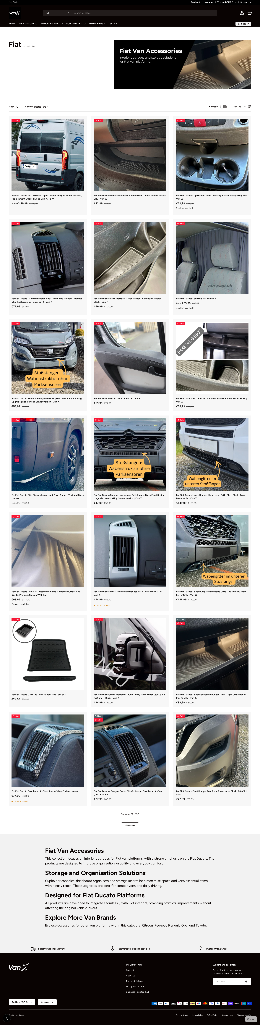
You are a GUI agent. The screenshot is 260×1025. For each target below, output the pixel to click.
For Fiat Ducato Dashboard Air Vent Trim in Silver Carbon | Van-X (45, 791)
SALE (112, 23)
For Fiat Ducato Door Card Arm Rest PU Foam (117, 398)
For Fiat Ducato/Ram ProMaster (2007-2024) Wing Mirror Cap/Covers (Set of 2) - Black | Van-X (129, 696)
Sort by (29, 106)
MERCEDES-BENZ (50, 23)
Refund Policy (212, 1015)
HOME (12, 23)
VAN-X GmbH (20, 1015)
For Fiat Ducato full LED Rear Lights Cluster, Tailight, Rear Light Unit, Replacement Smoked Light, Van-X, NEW (47, 197)
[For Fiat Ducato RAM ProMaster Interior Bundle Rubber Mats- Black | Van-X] (212, 358)
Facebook (195, 2)
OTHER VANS (96, 23)
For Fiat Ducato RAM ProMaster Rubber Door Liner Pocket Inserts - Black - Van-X (128, 300)
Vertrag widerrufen (244, 1015)
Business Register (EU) (137, 991)
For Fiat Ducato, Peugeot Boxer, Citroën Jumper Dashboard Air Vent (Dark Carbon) (128, 793)
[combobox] (130, 13)
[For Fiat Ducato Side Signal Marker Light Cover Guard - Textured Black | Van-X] (48, 454)
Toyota (201, 925)
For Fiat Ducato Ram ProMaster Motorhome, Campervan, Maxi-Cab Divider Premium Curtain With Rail (46, 593)
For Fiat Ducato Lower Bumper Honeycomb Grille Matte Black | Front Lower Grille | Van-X (211, 593)
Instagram (209, 2)
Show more (130, 825)
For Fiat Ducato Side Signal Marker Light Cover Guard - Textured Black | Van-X (48, 497)
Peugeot (160, 925)
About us (130, 975)
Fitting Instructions (135, 986)
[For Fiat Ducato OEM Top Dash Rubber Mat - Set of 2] (48, 654)
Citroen (147, 925)
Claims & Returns (134, 981)
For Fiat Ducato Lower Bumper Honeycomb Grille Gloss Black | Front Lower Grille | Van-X (211, 497)
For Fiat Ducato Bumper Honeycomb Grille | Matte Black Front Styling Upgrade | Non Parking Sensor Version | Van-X (129, 497)
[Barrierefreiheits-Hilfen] (7, 1018)
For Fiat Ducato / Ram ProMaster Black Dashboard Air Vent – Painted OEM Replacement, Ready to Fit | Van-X (47, 300)
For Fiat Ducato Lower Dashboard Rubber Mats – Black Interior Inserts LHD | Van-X (130, 197)
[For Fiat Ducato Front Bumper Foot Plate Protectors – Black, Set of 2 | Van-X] (212, 750)
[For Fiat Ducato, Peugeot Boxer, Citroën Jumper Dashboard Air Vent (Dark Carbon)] (130, 750)
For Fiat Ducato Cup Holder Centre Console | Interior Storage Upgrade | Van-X (212, 197)
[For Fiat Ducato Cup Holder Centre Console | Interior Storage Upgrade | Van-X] (212, 155)
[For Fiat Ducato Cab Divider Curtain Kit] (212, 258)
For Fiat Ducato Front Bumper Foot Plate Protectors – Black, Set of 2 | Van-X (211, 793)
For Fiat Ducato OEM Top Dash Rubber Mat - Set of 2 (39, 694)
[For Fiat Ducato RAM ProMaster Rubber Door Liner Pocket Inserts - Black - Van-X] (130, 258)
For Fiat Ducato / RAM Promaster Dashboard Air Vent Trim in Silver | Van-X (128, 593)
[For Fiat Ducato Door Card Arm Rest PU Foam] (130, 358)
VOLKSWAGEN (26, 23)
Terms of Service (182, 1015)
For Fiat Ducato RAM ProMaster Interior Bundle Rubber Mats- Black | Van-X (211, 400)
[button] (250, 13)
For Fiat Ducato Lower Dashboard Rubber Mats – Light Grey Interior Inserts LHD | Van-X (211, 696)
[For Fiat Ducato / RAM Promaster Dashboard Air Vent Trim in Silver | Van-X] (130, 551)
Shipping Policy (227, 1015)
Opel (184, 925)
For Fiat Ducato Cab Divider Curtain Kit (196, 298)
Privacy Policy (197, 1015)
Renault (174, 925)
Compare (213, 106)
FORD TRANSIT (74, 23)
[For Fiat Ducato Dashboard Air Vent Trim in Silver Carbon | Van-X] (48, 750)
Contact (130, 970)
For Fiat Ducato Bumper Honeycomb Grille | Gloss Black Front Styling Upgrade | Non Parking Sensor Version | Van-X (47, 400)
